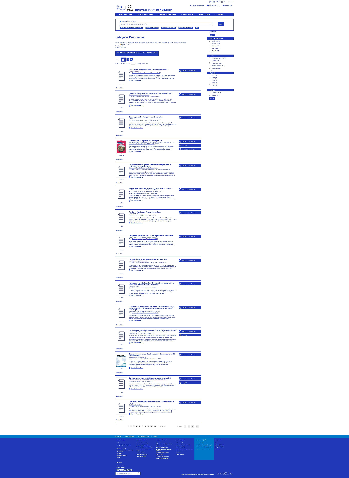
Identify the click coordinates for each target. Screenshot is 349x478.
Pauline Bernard (133, 213)
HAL (197, 28)
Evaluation (215, 68)
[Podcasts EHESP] (223, 1)
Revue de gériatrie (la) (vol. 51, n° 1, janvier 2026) (145, 193)
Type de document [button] (216, 39)
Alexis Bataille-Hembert (135, 405)
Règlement (119, 453)
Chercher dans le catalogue (143, 442)
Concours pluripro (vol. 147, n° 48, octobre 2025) (145, 239)
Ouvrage (214, 46)
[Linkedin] (214, 1)
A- (229, 2)
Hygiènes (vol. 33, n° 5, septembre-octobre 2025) (145, 313)
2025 (213, 78)
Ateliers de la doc (121, 467)
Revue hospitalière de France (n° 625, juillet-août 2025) (146, 406)
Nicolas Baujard (149, 379)
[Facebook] (217, 1)
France (214, 61)
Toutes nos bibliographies (162, 458)
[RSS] (210, 1)
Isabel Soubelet (133, 237)
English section (159, 454)
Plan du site (118, 436)
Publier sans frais (180, 454)
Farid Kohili (132, 118)
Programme (182, 42)
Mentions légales (129, 436)
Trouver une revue (152, 28)
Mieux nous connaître (122, 455)
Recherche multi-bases (142, 444)
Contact (155, 436)
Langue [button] (212, 90)
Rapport (214, 43)
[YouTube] (220, 1)
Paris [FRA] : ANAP (149, 144)
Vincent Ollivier (143, 261)
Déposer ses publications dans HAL (184, 449)
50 (188, 426)
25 (185, 426)
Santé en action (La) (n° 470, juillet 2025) (142, 381)
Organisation (165, 42)
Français (214, 92)
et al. (156, 168)
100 (193, 426)
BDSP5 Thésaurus (120, 42)
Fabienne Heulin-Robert (152, 191)
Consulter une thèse (185, 28)
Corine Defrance (159, 379)
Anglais (214, 95)
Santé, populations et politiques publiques (163, 450)
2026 (213, 75)
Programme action (126, 44)
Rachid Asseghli (142, 311)
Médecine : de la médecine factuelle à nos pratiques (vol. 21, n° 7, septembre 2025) (154, 335)
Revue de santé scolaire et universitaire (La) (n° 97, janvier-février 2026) (151, 169)
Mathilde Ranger (151, 311)
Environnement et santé (162, 447)
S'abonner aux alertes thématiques (204, 444)
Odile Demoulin (133, 357)
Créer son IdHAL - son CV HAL (183, 444)
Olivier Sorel (132, 168)
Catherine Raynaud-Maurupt (137, 379)
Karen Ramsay (142, 237)
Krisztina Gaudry (140, 168)
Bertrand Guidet (133, 71)
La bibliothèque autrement (162, 456)
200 (197, 426)
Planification (174, 42)
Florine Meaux (141, 191)
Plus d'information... (137, 80)
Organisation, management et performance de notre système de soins (164, 444)
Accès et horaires (121, 442)
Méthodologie (155, 42)
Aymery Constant (134, 95)
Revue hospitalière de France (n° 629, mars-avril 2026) (146, 73)
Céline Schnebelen (144, 95)
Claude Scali (132, 333)
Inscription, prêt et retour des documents (124, 445)
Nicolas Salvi (141, 357)
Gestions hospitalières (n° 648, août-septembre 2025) (146, 359)
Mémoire (214, 48)
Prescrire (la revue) (134, 286)
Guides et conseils (121, 465)
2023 (213, 83)
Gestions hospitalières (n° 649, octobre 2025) (144, 215)
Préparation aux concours (162, 452)
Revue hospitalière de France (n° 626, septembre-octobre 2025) (149, 262)
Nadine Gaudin (150, 168)
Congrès (214, 51)
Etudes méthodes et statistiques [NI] (139, 42)
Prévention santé (217, 65)
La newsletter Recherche (201, 442)
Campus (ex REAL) (219, 446)
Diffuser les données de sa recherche (182, 451)
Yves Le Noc (139, 333)
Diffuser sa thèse (180, 442)
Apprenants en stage (122, 448)
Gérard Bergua (147, 333)
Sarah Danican (133, 311)
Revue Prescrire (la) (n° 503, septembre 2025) (144, 288)
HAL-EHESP (217, 449)
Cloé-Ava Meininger (152, 237)
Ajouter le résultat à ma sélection (123, 60)
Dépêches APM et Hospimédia (203, 449)
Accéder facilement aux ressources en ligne (145, 449)
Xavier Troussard (133, 261)
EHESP (216, 442)
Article (214, 41)
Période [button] (212, 73)
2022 (213, 85)
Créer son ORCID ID (180, 446)
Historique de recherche (197, 5)
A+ (233, 2)
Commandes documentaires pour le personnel (125, 451)
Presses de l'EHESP (219, 444)
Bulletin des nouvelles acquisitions (204, 446)
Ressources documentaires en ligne (132, 28)
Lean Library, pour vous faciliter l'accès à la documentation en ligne (125, 470)
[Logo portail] (124, 8)
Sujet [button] (211, 56)
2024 (213, 80)
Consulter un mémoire (168, 28)
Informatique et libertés (143, 436)
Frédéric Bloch (133, 191)
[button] (210, 53)
